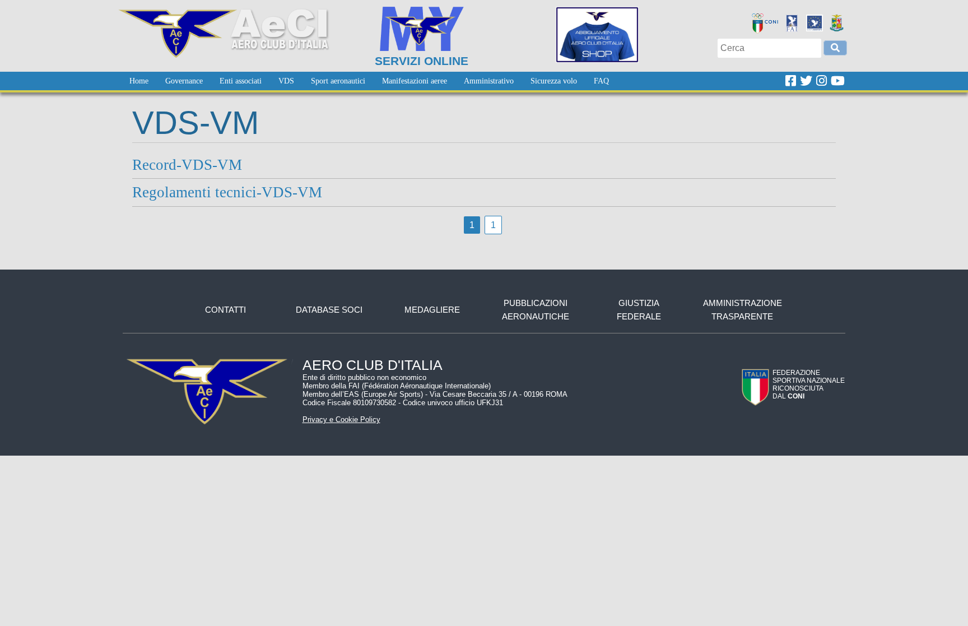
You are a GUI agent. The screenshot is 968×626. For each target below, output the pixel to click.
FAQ (601, 81)
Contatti (225, 309)
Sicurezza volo (553, 81)
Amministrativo (489, 81)
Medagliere (432, 309)
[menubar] (369, 81)
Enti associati (241, 81)
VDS (286, 81)
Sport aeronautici (338, 81)
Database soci (329, 309)
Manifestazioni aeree (414, 81)
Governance (184, 81)
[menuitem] (139, 81)
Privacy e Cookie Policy (341, 419)
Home (138, 81)
